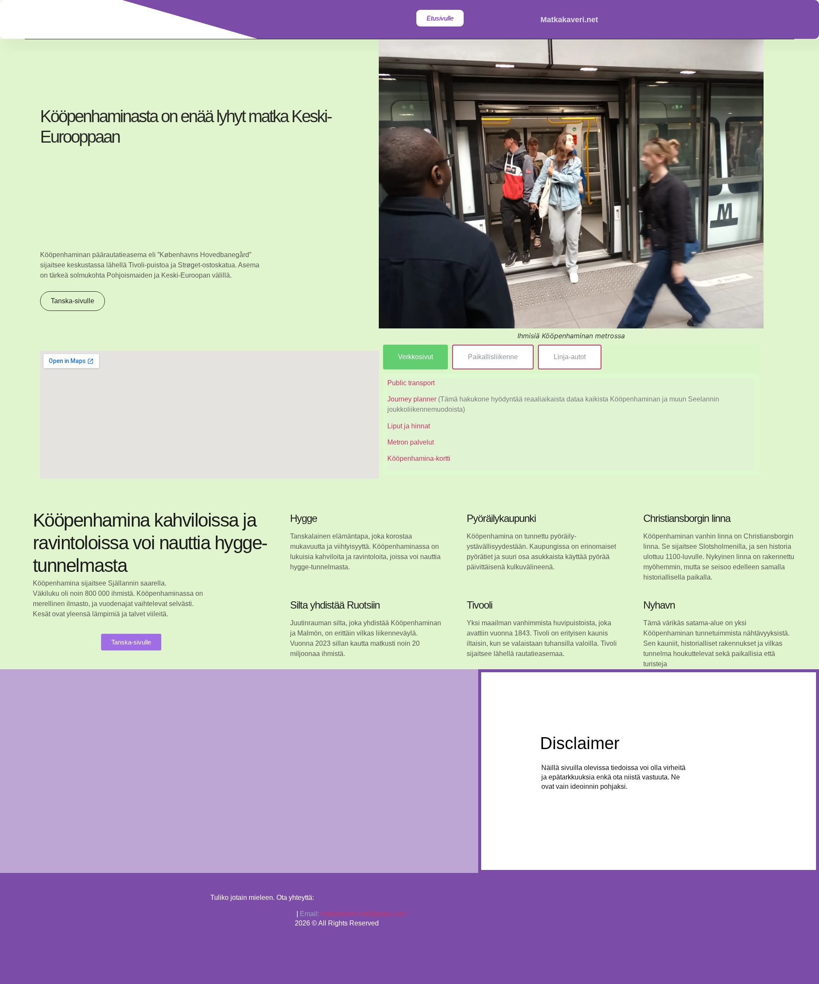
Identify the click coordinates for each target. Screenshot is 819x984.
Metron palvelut (410, 442)
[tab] (415, 357)
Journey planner (412, 399)
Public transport (411, 383)
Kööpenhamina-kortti (418, 458)
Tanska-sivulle (72, 301)
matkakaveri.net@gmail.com (364, 913)
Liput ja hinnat (408, 426)
